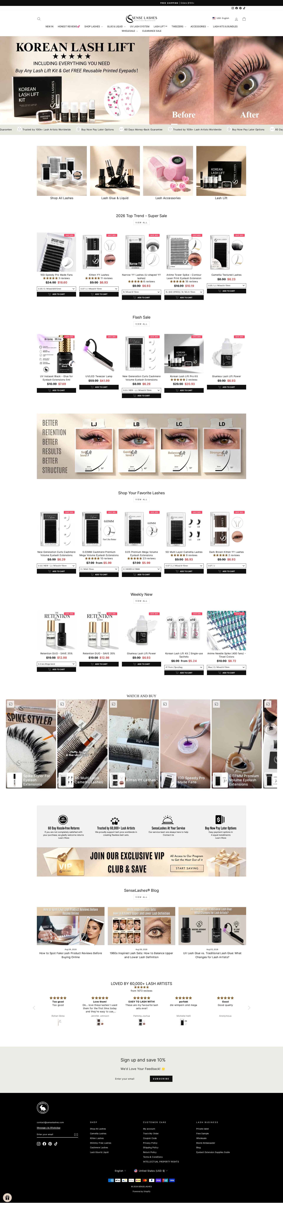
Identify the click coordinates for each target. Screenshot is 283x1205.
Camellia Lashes (98, 1133)
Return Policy (150, 1152)
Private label (202, 1129)
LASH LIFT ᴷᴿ (160, 26)
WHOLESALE (129, 30)
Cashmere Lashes (99, 1147)
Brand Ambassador (205, 1143)
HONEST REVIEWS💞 (69, 26)
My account (149, 1129)
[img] (141, 987)
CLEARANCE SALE (151, 30)
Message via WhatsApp (48, 1127)
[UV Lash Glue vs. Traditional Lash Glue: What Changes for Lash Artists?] (212, 926)
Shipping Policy (150, 1147)
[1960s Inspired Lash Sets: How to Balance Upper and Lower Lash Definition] (141, 926)
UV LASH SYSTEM (139, 26)
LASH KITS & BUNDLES (225, 26)
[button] (50, 278)
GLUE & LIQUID (115, 26)
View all (141, 222)
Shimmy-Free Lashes (100, 1143)
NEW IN (49, 26)
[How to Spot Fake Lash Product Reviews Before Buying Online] (71, 926)
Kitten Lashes (97, 1138)
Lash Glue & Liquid (99, 1152)
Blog (198, 1147)
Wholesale (201, 1138)
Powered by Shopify (141, 1191)
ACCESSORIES (199, 26)
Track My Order (151, 1133)
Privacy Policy (150, 1143)
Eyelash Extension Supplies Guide (213, 1152)
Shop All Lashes (98, 1129)
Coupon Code (150, 1138)
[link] (141, 446)
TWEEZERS (178, 26)
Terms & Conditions (153, 1157)
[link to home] (141, 19)
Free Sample (202, 1133)
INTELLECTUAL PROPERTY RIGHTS (161, 1161)
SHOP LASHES (92, 26)
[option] (31, 743)
